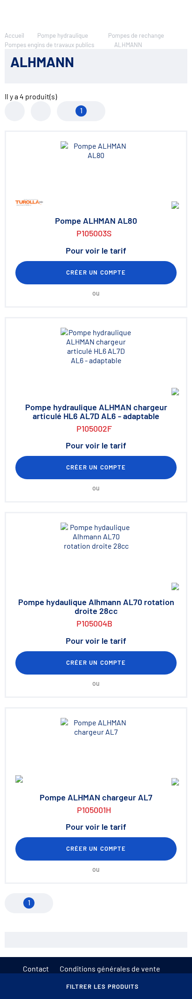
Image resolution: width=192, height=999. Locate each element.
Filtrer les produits (102, 986)
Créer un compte (96, 272)
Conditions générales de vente (110, 968)
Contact (36, 968)
